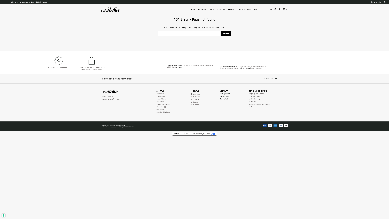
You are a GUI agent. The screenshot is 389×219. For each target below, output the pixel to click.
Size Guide (160, 101)
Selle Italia (160, 94)
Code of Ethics (161, 99)
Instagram (196, 97)
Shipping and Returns (256, 94)
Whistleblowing (254, 99)
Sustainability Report (164, 112)
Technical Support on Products (259, 104)
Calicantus (113, 127)
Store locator (270, 79)
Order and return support (257, 107)
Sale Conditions (254, 96)
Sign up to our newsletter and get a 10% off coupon (29, 2)
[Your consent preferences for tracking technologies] (3, 215)
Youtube (196, 99)
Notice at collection (182, 134)
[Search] (275, 9)
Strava (195, 102)
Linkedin (196, 105)
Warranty (252, 101)
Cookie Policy (224, 96)
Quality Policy (224, 99)
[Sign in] (279, 9)
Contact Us (160, 109)
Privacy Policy (225, 94)
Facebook (196, 94)
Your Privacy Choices (201, 134)
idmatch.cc (160, 107)
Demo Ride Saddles (163, 104)
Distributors (161, 96)
